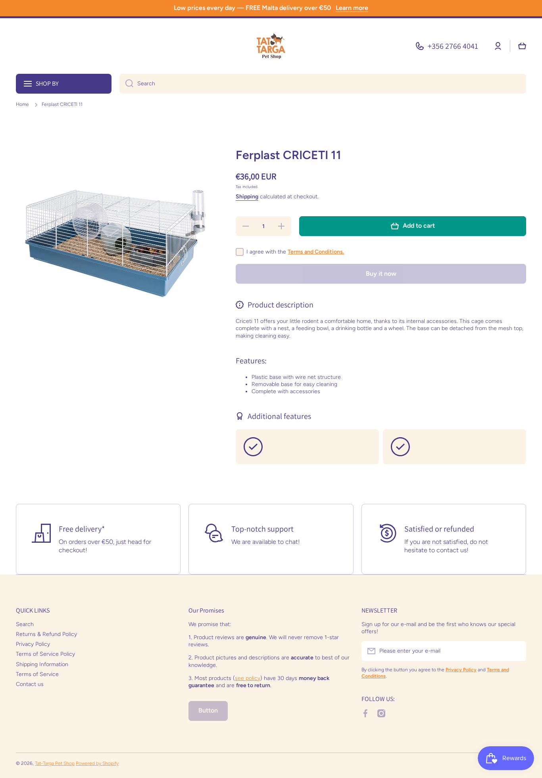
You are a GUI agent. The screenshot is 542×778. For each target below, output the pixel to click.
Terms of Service (37, 674)
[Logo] (271, 46)
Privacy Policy (33, 644)
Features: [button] (251, 360)
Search (25, 624)
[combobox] (322, 84)
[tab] (381, 375)
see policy (247, 678)
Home (22, 104)
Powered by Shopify (97, 763)
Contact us (30, 684)
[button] (522, 46)
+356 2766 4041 (453, 46)
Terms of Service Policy (45, 654)
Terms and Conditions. (316, 251)
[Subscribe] (516, 651)
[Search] (126, 84)
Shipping (247, 196)
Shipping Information (42, 664)
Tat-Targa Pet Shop (55, 763)
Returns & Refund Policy (46, 634)
